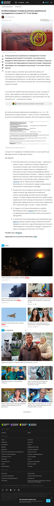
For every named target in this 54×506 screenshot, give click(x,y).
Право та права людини (8, 454)
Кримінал (4, 442)
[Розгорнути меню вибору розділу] (16, 2)
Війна (27, 2)
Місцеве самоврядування (7, 6)
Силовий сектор (18, 6)
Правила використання (34, 476)
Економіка (4, 444)
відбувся (31, 211)
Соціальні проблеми (34, 461)
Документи (31, 478)
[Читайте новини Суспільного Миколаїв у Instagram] (6, 490)
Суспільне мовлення (7, 476)
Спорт (3, 464)
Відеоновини (5, 466)
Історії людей (32, 456)
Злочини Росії (5, 461)
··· (38, 2)
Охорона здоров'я (33, 449)
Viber (35, 237)
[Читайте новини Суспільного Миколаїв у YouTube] (10, 490)
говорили (16, 182)
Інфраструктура (32, 452)
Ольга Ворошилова (9, 17)
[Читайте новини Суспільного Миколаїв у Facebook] (2, 490)
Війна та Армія (32, 464)
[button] (2, 56)
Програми (4, 480)
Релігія (29, 459)
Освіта (29, 444)
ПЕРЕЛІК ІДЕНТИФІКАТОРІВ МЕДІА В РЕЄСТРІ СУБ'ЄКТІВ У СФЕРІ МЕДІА (39, 481)
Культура (30, 442)
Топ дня (30, 466)
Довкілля (4, 449)
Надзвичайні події (33, 447)
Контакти (4, 473)
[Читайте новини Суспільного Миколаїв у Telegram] (18, 490)
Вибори (3, 447)
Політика (4, 459)
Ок (48, 500)
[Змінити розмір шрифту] (52, 20)
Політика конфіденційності (9, 478)
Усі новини (21, 2)
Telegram (19, 233)
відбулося (16, 222)
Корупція (30, 439)
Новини (3, 432)
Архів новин (31, 473)
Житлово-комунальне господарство (12, 452)
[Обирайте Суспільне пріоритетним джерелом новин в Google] (2, 71)
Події (2, 439)
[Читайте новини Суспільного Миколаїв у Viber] (14, 490)
